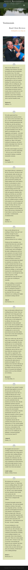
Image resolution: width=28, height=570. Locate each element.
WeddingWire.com (15, 30)
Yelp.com (23, 30)
